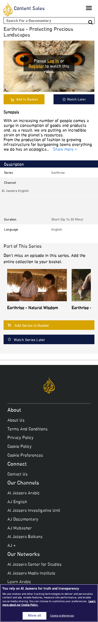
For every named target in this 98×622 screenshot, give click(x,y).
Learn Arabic (19, 582)
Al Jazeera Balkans (25, 537)
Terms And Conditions (27, 429)
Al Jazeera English (15, 191)
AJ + (11, 545)
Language (11, 229)
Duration (10, 219)
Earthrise (58, 173)
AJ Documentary (22, 519)
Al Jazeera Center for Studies (34, 564)
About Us (15, 420)
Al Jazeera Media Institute (31, 573)
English (56, 229)
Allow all (34, 616)
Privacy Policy (20, 438)
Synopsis (11, 113)
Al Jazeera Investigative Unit (33, 510)
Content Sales (29, 9)
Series (8, 173)
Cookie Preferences (25, 455)
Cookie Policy (19, 446)
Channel (10, 183)
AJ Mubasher (19, 528)
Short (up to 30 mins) (67, 219)
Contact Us (17, 474)
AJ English (17, 502)
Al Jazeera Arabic (23, 493)
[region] (49, 603)
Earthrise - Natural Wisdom (32, 308)
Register (37, 66)
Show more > (65, 149)
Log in (53, 61)
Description (14, 164)
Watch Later (76, 100)
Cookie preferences (62, 615)
